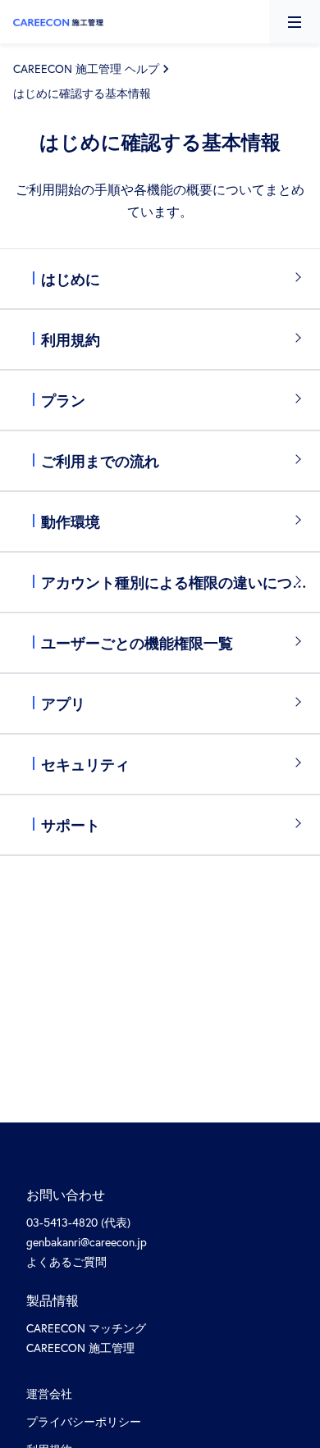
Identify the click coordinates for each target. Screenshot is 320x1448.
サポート (70, 825)
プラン (63, 400)
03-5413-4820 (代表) (78, 1222)
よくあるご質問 (66, 1261)
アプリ (63, 703)
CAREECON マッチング (86, 1328)
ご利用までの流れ (100, 461)
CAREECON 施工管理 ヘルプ (86, 69)
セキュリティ (85, 764)
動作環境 (70, 521)
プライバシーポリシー (83, 1421)
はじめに (70, 279)
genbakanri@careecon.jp (86, 1242)
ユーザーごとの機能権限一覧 (137, 643)
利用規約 (70, 339)
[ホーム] (58, 21)
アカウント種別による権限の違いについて (180, 582)
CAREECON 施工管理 (80, 1347)
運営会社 (49, 1393)
